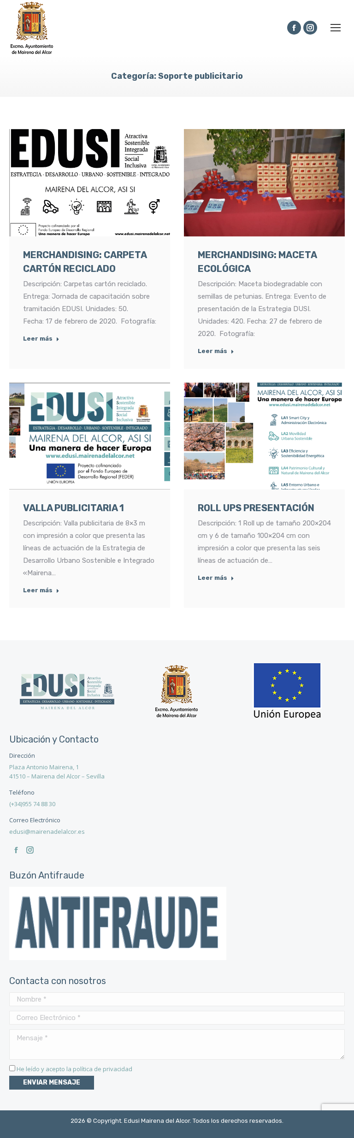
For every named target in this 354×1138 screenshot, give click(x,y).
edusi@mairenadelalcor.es (47, 831)
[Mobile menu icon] (335, 27)
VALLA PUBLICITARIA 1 (73, 507)
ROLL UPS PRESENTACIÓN (256, 507)
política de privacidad (102, 1069)
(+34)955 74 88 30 (32, 804)
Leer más (38, 338)
